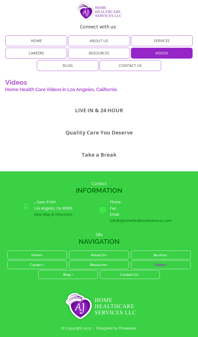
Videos (161, 53)
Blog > (68, 274)
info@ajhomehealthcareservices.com (141, 220)
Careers (36, 53)
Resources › (99, 264)
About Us (99, 40)
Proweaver (128, 328)
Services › (160, 255)
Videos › (160, 264)
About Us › (99, 255)
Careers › (37, 264)
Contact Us (130, 65)
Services (162, 40)
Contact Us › (130, 274)
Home (36, 40)
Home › (37, 255)
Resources (99, 53)
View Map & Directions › (54, 214)
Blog (68, 65)
